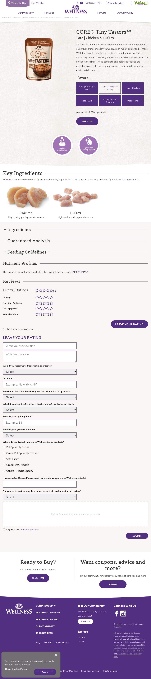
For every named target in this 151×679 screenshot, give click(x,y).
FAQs (99, 3)
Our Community (125, 12)
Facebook (117, 614)
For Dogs (49, 12)
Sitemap (48, 642)
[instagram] (81, 3)
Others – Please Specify (19, 470)
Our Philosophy (26, 12)
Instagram (123, 614)
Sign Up (112, 584)
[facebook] (78, 3)
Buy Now (87, 121)
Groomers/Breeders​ (17, 464)
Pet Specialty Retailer (18, 447)
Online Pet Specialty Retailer (22, 453)
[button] (56, 655)
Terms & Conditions (29, 529)
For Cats (101, 12)
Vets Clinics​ (12, 458)
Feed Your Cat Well (48, 619)
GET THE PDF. (80, 272)
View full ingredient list (127, 179)
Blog (38, 642)
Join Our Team (44, 633)
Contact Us (90, 3)
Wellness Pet (120, 624)
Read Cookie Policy (16, 668)
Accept (45, 672)
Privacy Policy (62, 642)
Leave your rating (129, 324)
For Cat (81, 641)
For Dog (81, 637)
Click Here (38, 578)
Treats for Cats (110, 671)
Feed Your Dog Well (48, 612)
